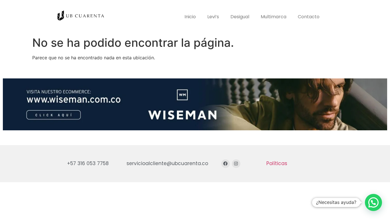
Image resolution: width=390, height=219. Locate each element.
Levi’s (213, 16)
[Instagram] (236, 163)
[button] (373, 202)
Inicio (190, 16)
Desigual (239, 16)
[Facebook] (225, 163)
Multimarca (273, 16)
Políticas (276, 163)
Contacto (308, 16)
